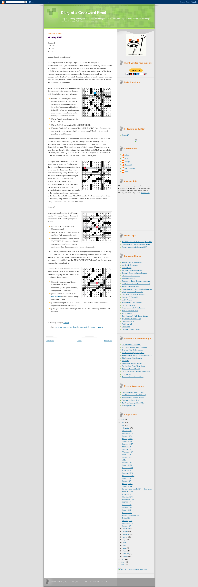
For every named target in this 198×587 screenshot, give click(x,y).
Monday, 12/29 (127, 439)
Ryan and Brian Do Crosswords (132, 350)
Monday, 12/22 (127, 462)
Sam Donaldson (130, 168)
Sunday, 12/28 (127, 441)
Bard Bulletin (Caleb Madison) (132, 302)
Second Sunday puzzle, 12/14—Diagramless (137, 489)
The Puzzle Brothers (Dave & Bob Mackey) (136, 371)
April (125, 548)
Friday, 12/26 (126, 446)
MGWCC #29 (126, 454)
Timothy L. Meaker (96, 327)
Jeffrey (127, 155)
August (125, 537)
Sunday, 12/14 (127, 486)
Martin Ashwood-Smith (70, 327)
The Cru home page (128, 305)
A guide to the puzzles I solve (132, 262)
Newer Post (50, 340)
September (126, 534)
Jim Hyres (58, 327)
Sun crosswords (127, 313)
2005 (123, 565)
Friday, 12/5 (126, 518)
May (124, 545)
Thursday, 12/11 (127, 497)
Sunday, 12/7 (126, 510)
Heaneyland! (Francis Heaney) (132, 363)
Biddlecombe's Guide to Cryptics (133, 397)
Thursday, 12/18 (127, 473)
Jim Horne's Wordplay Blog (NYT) (133, 353)
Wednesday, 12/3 (127, 523)
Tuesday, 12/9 (126, 505)
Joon (126, 158)
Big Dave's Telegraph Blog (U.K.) (133, 403)
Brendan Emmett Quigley (130, 286)
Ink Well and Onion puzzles (131, 276)
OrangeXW (125, 135)
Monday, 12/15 (55, 37)
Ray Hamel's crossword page (131, 318)
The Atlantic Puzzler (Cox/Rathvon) (134, 395)
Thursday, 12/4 (127, 521)
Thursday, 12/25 (127, 449)
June (124, 542)
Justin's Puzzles (127, 300)
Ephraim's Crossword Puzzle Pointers (134, 273)
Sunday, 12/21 (127, 465)
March (125, 551)
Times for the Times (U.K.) (131, 400)
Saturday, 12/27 (127, 444)
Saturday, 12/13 (127, 491)
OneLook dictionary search (131, 329)
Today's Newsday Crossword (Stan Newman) (137, 289)
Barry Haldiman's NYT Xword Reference (135, 316)
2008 (123, 425)
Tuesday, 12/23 (127, 457)
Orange (127, 161)
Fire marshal (56, 296)
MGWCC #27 (126, 502)
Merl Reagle (126, 326)
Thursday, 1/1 (126, 431)
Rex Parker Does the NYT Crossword (134, 347)
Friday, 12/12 (126, 494)
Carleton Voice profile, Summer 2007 (134, 247)
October (125, 531)
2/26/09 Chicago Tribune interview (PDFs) (136, 244)
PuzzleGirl (128, 165)
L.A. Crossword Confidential (131, 344)
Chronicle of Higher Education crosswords (136, 281)
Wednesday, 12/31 (128, 433)
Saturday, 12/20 (127, 468)
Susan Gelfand (84, 327)
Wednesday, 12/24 (128, 452)
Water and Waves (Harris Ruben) (132, 377)
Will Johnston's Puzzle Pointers (132, 270)
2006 (123, 562)
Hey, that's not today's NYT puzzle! (133, 308)
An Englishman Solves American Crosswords (137, 355)
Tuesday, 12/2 (126, 526)
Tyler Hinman (126, 374)
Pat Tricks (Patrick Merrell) (131, 369)
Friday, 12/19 (126, 470)
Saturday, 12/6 (127, 513)
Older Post (108, 340)
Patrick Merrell (127, 324)
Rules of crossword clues (130, 310)
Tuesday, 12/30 (127, 436)
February (126, 553)
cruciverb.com (126, 268)
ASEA (124, 460)
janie (126, 171)
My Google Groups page (130, 265)
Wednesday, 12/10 (128, 499)
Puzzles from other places (130, 515)
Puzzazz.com (145, 193)
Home (79, 340)
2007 (123, 559)
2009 (123, 422)
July (124, 540)
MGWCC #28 (126, 478)
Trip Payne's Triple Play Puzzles (132, 292)
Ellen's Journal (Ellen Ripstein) (132, 358)
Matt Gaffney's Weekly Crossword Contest (136, 284)
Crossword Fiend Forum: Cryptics (133, 392)
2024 (123, 419)
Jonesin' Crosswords (128, 278)
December (126, 428)
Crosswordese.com (128, 321)
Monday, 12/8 (127, 507)
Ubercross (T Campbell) (130, 297)
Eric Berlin (125, 361)
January (125, 556)
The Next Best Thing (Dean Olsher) (134, 366)
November (126, 528)
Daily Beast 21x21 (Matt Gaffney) (133, 294)
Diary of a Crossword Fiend (83, 12)
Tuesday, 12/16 (127, 481)
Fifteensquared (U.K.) (129, 405)
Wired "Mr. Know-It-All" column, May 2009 (137, 242)
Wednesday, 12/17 (128, 476)
